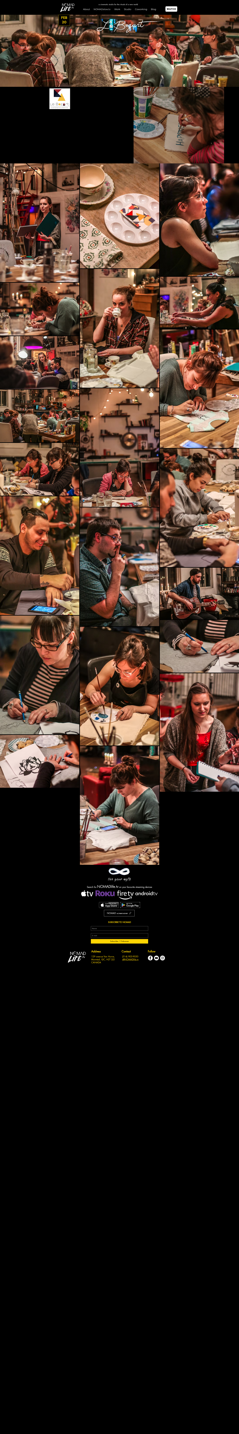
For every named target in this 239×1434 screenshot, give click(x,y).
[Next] (225, 50)
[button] (179, 125)
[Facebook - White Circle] (150, 958)
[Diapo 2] (119, 80)
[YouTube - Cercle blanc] (156, 958)
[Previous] (13, 50)
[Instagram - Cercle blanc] (162, 958)
